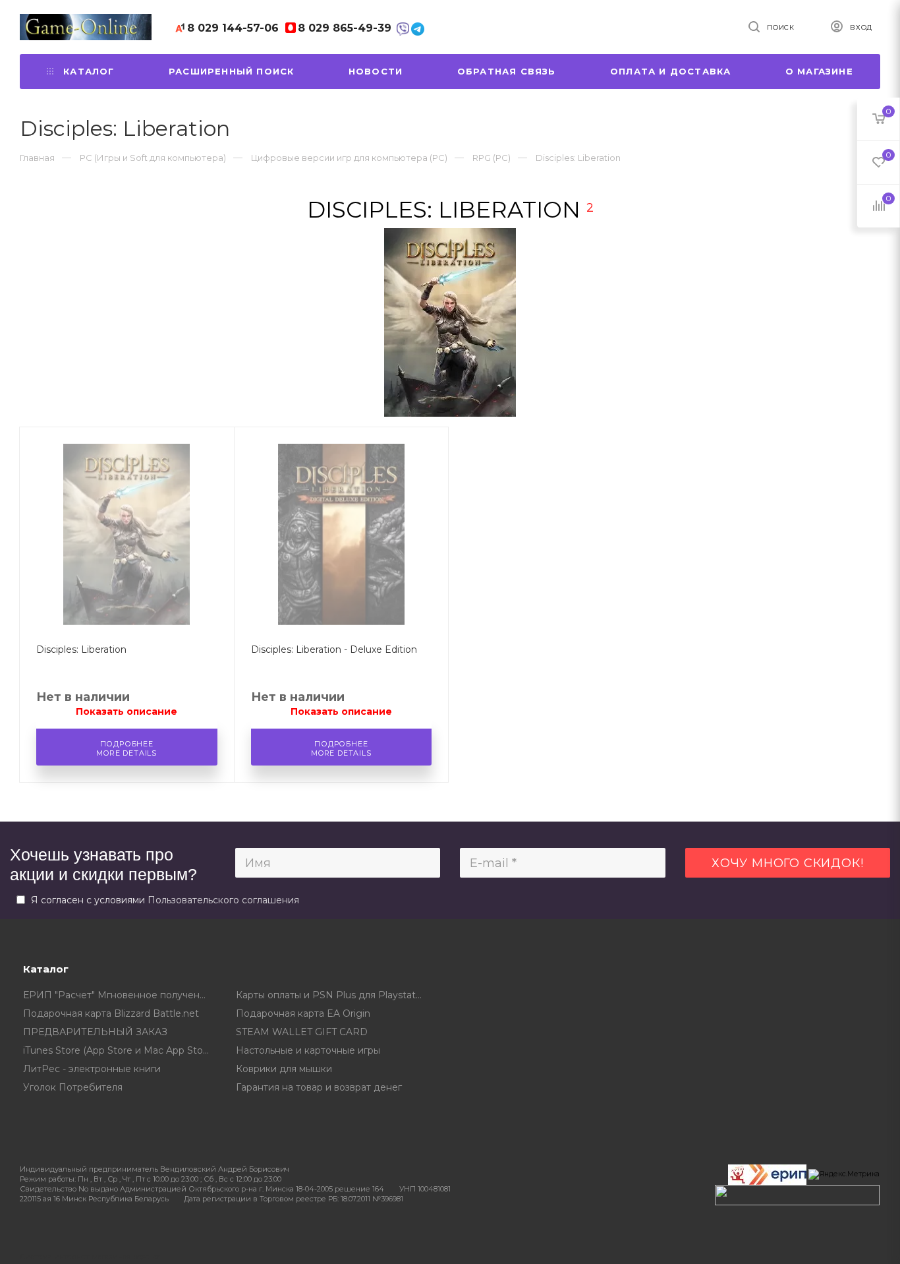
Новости (376, 71)
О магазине (819, 71)
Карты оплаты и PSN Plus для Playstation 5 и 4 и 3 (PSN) (333, 995)
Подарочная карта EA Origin (303, 1013)
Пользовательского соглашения (223, 900)
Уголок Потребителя (73, 1087)
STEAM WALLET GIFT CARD (302, 1032)
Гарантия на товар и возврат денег (319, 1087)
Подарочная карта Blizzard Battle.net (111, 1013)
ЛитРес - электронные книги (92, 1069)
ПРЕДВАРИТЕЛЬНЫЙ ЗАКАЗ (95, 1032)
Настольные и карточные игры (308, 1050)
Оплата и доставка (670, 71)
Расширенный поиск (231, 71)
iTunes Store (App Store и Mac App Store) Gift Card (120, 1050)
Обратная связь (506, 71)
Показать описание (126, 711)
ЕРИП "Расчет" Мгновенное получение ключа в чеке (120, 995)
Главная (37, 157)
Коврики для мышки (284, 1069)
